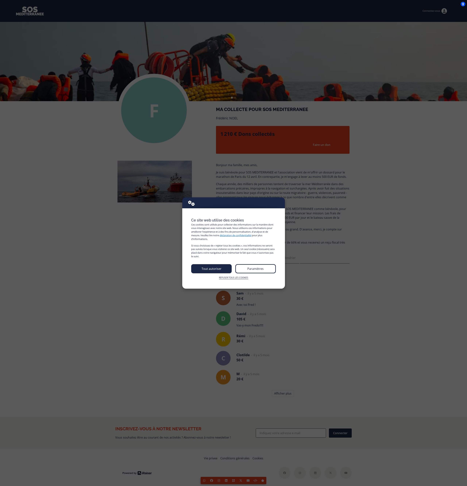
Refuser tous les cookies (233, 277)
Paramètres (255, 269)
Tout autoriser (211, 269)
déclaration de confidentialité (235, 235)
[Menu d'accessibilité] (463, 4)
